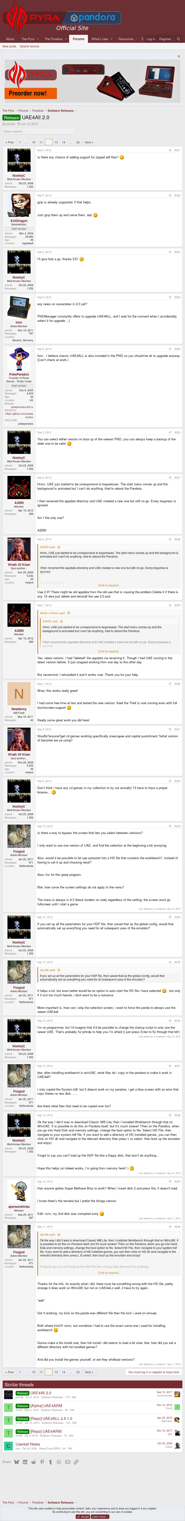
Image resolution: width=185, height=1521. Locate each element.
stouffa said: (48, 970)
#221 (177, 150)
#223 (177, 252)
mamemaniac (164, 1395)
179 (67, 1397)
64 (63, 1448)
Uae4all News (28, 1444)
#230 (177, 684)
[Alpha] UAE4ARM (46, 1405)
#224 (177, 297)
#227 (177, 477)
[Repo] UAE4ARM (45, 1431)
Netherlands (26, 866)
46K (74, 1397)
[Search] (179, 39)
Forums (78, 39)
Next (88, 142)
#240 (177, 1226)
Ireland (29, 582)
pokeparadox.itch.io (22, 407)
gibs (170, 1434)
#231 (177, 729)
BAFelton (167, 1421)
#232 (177, 781)
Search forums (29, 46)
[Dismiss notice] (178, 56)
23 (78, 142)
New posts (9, 46)
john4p (10, 124)
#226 (177, 432)
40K (71, 1435)
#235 (177, 962)
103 (68, 1423)
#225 (177, 349)
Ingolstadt (27, 243)
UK (31, 400)
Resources (126, 39)
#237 (177, 1066)
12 (48, 142)
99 (66, 1410)
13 (56, 142)
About (10, 39)
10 (33, 142)
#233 (177, 826)
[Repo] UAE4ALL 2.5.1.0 (51, 1418)
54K (72, 1410)
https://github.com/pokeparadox (19, 415)
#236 (177, 1020)
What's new (100, 39)
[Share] (170, 150)
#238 (177, 1115)
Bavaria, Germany (23, 340)
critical (168, 1446)
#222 (177, 195)
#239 (177, 1181)
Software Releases (52, 1397)
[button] (38, 39)
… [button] (26, 142)
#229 (177, 605)
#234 (177, 917)
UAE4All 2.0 (40, 1392)
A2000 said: (48, 547)
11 (41, 142)
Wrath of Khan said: (53, 613)
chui (18, 1448)
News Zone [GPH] (49, 1448)
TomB (19, 1410)
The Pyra (27, 39)
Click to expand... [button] (109, 585)
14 (63, 142)
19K (69, 1448)
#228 (177, 539)
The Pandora (53, 39)
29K (74, 1423)
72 (65, 1435)
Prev (11, 142)
